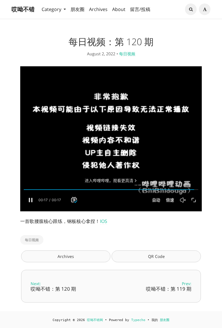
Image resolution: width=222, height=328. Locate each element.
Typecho (138, 320)
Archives (98, 9)
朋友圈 (77, 9)
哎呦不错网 (95, 320)
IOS (104, 221)
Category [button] (52, 9)
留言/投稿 (140, 9)
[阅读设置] (204, 9)
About (118, 9)
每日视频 (127, 53)
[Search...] (191, 9)
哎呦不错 (23, 9)
